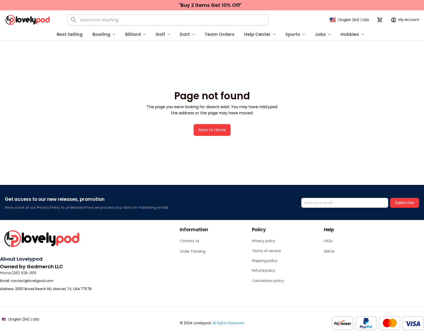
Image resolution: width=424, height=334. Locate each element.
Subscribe (404, 203)
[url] (32, 281)
